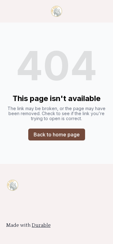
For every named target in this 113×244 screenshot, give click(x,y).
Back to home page (57, 134)
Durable (41, 225)
